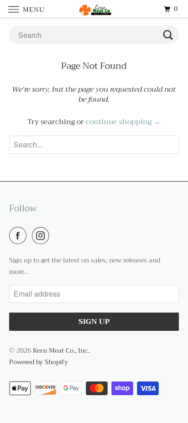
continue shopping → (123, 121)
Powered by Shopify (38, 361)
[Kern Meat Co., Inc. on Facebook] (19, 235)
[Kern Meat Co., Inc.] (94, 9)
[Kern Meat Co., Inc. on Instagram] (42, 235)
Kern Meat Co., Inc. (61, 350)
